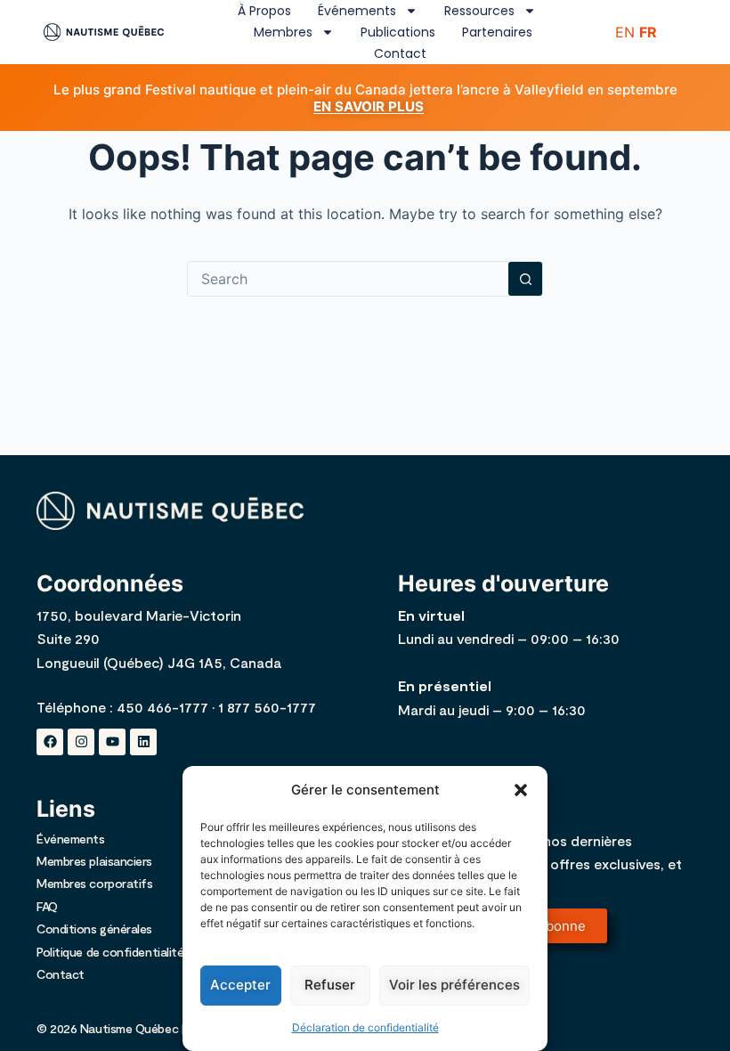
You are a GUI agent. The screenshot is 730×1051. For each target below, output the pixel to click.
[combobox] (348, 279)
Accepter (240, 984)
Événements (357, 11)
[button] (521, 790)
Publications (398, 32)
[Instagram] (81, 742)
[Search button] (525, 279)
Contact (400, 53)
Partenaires (497, 32)
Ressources (479, 11)
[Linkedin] (143, 742)
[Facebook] (49, 742)
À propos (264, 11)
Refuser (329, 984)
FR (648, 32)
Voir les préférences (454, 984)
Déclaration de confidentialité (365, 1027)
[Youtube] (112, 742)
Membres (283, 32)
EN (625, 32)
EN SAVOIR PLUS (368, 106)
